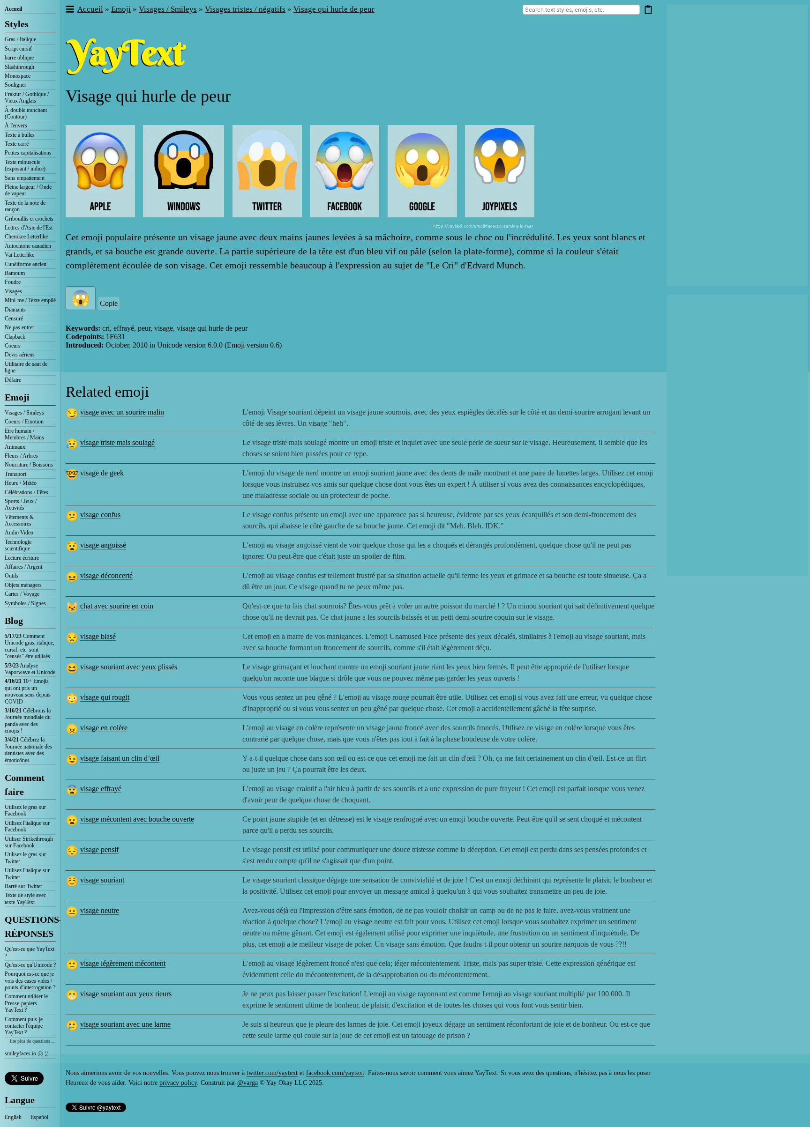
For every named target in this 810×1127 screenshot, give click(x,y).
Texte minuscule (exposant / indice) (25, 165)
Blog (14, 620)
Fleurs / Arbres (21, 455)
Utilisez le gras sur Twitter (25, 857)
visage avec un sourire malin (122, 412)
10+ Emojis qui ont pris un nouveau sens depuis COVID (28, 691)
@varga (247, 1082)
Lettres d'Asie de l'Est (28, 227)
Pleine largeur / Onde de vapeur (28, 190)
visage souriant (102, 880)
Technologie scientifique (18, 545)
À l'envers (16, 125)
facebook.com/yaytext (335, 1072)
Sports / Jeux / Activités (21, 504)
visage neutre (99, 910)
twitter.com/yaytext (272, 1072)
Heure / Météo (21, 483)
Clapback (15, 337)
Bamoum (15, 273)
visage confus (100, 515)
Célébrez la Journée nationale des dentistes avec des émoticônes (28, 749)
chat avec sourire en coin (116, 606)
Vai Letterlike (19, 255)
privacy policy (178, 1082)
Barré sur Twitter (23, 886)
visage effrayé (100, 789)
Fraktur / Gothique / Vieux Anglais (27, 97)
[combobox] (581, 10)
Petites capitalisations (28, 152)
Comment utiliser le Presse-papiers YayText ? (26, 1003)
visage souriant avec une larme (125, 1024)
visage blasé (98, 636)
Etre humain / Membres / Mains (24, 434)
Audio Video (19, 532)
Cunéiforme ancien (25, 264)
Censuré (14, 318)
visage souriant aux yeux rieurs (126, 994)
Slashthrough (19, 67)
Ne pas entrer (19, 327)
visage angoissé (103, 545)
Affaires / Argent (23, 567)
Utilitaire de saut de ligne (26, 367)
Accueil (13, 9)
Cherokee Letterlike (26, 236)
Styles (17, 24)
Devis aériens (20, 354)
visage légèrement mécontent (122, 963)
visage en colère (104, 728)
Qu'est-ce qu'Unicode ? (30, 965)
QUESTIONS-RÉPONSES (30, 926)
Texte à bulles (20, 135)
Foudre (13, 282)
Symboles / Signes (25, 603)
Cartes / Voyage (22, 594)
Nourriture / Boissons (29, 464)
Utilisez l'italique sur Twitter (27, 873)
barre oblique (19, 57)
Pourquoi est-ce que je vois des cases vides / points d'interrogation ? (30, 981)
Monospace (17, 76)
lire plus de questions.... (33, 1041)
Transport (15, 474)
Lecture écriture (22, 558)
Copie (109, 303)
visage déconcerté (106, 575)
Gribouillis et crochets (29, 218)
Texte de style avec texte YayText (25, 898)
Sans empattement (25, 178)
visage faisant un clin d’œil (119, 758)
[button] (70, 10)
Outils (11, 575)
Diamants (15, 309)
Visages (13, 291)
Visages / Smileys (24, 412)
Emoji (17, 397)
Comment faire (25, 784)
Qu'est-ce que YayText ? (29, 952)
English (13, 1117)
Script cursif (18, 48)
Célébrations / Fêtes (26, 492)
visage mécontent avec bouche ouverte (137, 819)
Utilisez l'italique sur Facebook (27, 826)
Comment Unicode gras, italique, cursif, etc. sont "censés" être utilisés (29, 646)
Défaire (13, 380)
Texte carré (17, 144)
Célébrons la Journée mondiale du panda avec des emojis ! (28, 720)
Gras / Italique (20, 39)
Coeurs (13, 345)
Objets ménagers (23, 585)
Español (39, 1117)
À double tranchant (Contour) (26, 113)
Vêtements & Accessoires (19, 520)
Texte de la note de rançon (25, 206)
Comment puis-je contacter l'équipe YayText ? (24, 1026)
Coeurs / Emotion (24, 421)
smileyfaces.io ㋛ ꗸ (26, 1053)
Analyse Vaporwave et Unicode (30, 668)
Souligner (15, 85)
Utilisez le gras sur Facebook (25, 810)
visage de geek (102, 473)
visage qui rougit (104, 697)
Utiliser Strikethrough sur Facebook (29, 842)
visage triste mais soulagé (117, 442)
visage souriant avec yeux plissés (128, 667)
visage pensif (99, 849)
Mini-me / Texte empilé (30, 300)
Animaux (15, 447)
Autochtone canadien (28, 246)
